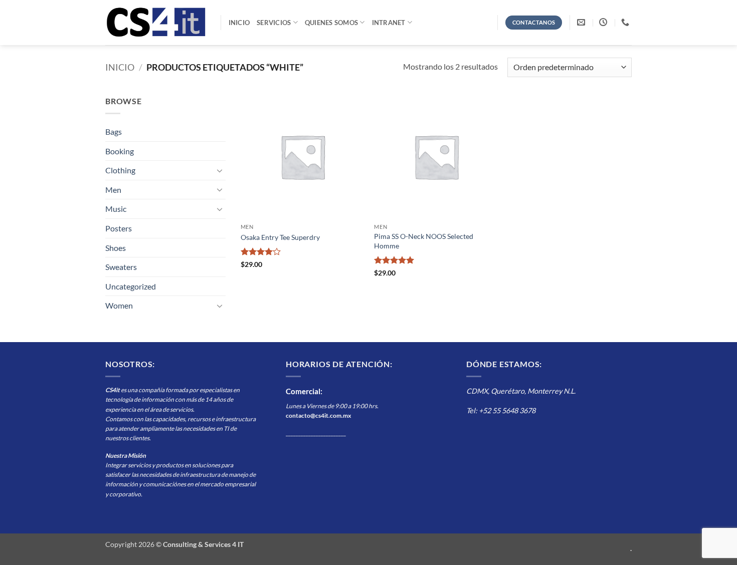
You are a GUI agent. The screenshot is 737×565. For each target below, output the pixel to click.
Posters (118, 228)
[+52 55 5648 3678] (626, 22)
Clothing (120, 170)
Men (113, 189)
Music (115, 208)
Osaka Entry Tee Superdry (280, 237)
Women (119, 305)
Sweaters (121, 266)
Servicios (274, 23)
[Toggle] (220, 170)
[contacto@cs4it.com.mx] (582, 22)
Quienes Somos (331, 23)
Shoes (115, 247)
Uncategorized (130, 286)
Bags (113, 131)
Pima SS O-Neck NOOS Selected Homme (423, 241)
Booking (119, 151)
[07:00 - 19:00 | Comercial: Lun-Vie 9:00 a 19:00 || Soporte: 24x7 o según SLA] (604, 22)
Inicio (239, 23)
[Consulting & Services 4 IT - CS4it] (155, 22)
